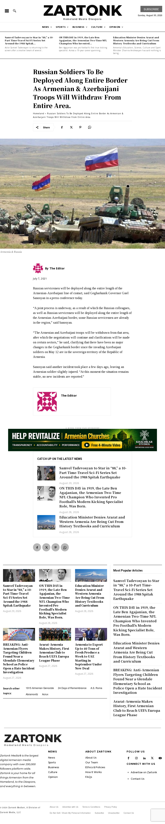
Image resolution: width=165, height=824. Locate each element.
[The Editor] (47, 401)
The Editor (69, 395)
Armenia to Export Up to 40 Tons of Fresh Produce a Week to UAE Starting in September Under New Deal (89, 656)
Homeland (38, 113)
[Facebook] (62, 127)
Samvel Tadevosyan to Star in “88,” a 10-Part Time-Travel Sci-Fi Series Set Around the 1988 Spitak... (29, 40)
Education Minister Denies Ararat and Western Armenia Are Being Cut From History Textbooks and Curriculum (136, 40)
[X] (71, 127)
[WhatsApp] (90, 127)
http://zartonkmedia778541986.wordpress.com (83, 401)
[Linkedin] (144, 758)
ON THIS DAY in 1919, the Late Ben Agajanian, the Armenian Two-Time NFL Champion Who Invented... (83, 40)
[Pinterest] (80, 127)
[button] (14, 10)
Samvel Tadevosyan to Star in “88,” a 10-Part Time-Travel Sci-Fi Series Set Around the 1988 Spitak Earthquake (93, 472)
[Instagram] (136, 758)
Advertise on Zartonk (144, 772)
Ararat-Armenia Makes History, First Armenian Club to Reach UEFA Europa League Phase (54, 652)
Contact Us (137, 778)
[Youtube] (160, 758)
